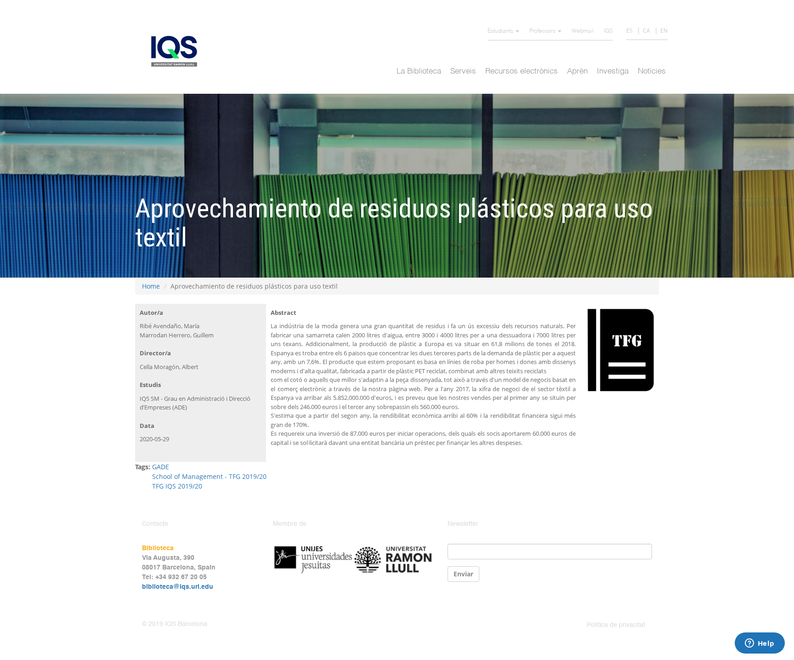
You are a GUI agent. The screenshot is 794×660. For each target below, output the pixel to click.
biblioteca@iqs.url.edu (177, 587)
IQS (608, 31)
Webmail (583, 31)
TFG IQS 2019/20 (177, 486)
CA (646, 30)
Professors (543, 31)
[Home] (177, 51)
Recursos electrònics (521, 71)
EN (664, 30)
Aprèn (577, 71)
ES (629, 30)
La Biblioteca (419, 71)
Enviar (463, 573)
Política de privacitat (616, 625)
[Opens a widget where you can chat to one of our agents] (759, 643)
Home (151, 286)
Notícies (652, 71)
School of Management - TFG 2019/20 (209, 476)
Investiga (613, 71)
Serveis (463, 71)
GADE (160, 466)
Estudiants (501, 31)
